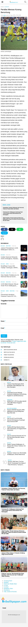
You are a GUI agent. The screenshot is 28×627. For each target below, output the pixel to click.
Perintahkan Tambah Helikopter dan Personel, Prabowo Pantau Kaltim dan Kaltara (13, 489)
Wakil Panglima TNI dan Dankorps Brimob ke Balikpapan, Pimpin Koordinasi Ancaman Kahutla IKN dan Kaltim (14, 532)
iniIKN (7, 263)
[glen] (3, 239)
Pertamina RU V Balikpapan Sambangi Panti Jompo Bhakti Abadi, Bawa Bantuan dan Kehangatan (13, 510)
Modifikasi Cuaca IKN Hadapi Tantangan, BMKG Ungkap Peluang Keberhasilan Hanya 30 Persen (9, 266)
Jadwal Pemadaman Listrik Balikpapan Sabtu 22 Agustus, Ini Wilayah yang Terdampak (9, 248)
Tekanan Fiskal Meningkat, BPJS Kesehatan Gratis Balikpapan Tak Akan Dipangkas (15, 385)
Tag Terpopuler (5, 347)
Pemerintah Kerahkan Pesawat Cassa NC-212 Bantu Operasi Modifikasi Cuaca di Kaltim (9, 295)
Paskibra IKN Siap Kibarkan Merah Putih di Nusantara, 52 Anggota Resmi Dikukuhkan (16, 428)
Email (3, 328)
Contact (6, 587)
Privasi (6, 585)
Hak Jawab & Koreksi (10, 591)
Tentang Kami (8, 580)
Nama (3, 321)
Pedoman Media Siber (10, 584)
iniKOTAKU (8, 245)
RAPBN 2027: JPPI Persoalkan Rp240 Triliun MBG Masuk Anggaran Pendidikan (16, 402)
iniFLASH (3, 245)
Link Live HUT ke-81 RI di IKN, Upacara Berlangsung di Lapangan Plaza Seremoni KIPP (16, 420)
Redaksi (6, 582)
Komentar (4, 303)
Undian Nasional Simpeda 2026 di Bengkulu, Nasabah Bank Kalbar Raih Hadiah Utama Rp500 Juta (10, 257)
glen (5, 15)
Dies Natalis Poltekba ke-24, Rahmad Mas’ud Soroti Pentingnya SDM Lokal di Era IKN (10, 275)
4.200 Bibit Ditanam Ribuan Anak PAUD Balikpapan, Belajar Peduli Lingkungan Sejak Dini (9, 284)
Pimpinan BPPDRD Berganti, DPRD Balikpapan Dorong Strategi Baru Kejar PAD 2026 (16, 411)
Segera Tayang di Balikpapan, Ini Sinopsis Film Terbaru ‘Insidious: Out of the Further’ (16, 446)
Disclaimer (7, 590)
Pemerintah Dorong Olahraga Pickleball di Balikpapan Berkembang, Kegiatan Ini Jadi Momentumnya (17, 394)
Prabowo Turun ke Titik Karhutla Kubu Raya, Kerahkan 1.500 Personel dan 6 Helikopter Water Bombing (13, 575)
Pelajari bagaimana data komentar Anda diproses (13, 341)
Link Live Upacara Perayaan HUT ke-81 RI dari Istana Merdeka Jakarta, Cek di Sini (16, 437)
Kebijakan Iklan (8, 588)
